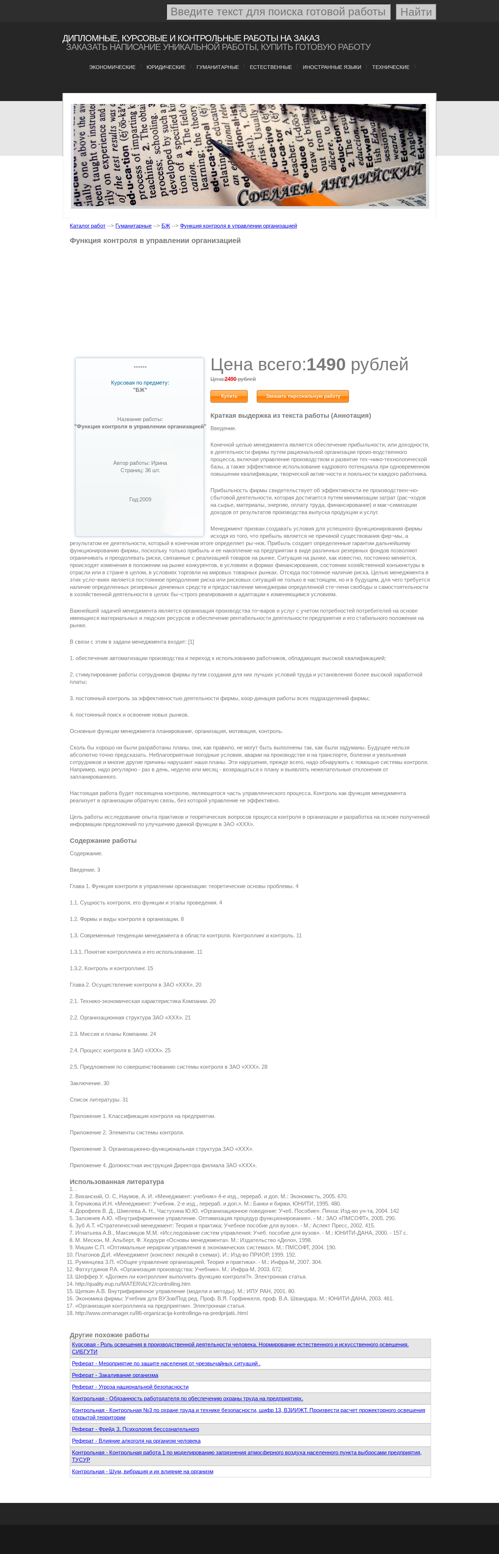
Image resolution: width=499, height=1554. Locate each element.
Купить (229, 396)
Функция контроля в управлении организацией (238, 226)
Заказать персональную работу (303, 396)
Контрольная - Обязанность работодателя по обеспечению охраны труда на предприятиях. (187, 1398)
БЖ (165, 226)
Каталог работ (88, 226)
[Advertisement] (250, 302)
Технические (391, 67)
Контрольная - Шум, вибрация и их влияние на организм (142, 1471)
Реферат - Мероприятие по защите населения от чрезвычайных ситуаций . (166, 1363)
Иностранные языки (332, 67)
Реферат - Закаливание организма (115, 1375)
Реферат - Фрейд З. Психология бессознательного (135, 1429)
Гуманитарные (218, 67)
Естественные (271, 67)
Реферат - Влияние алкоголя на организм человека (136, 1441)
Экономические (112, 67)
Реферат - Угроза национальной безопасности (130, 1387)
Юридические (166, 67)
